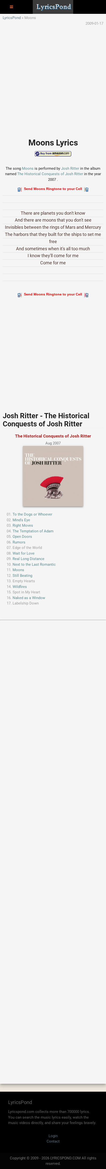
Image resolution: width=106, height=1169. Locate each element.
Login (53, 1136)
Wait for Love (24, 553)
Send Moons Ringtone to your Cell (53, 189)
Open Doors (22, 536)
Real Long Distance (28, 559)
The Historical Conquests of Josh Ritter (50, 174)
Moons (28, 168)
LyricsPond (12, 18)
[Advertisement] (53, 79)
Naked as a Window (29, 598)
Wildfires (20, 586)
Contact (53, 1141)
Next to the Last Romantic (34, 564)
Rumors (19, 542)
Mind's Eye (21, 520)
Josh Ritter (70, 168)
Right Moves (23, 525)
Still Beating (22, 575)
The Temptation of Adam (33, 531)
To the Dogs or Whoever (32, 514)
